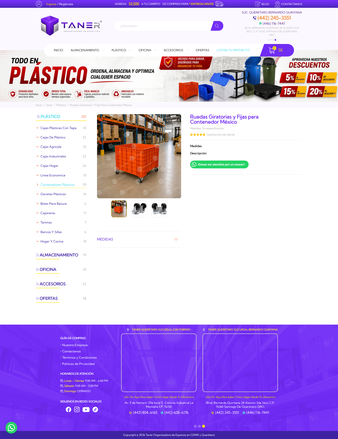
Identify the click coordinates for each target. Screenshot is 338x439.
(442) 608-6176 (176, 412)
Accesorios (173, 50)
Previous (95, 156)
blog (265, 4)
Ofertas (202, 50)
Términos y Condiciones (79, 357)
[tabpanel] (272, 24)
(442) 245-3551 (274, 17)
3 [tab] (273, 40)
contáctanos (291, 4)
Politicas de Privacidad (78, 363)
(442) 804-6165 (145, 412)
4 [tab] (275, 40)
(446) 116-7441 (274, 23)
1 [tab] (268, 40)
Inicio (58, 50)
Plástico (119, 50)
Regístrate (66, 4)
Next (183, 156)
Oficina (145, 50)
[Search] (217, 26)
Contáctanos (71, 351)
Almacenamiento (85, 50)
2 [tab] (270, 40)
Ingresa (51, 4)
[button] (11, 428)
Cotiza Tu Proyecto (233, 50)
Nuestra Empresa (75, 345)
